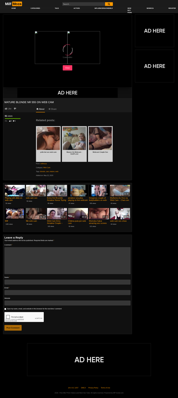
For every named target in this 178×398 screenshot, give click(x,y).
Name (7, 277)
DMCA (83, 388)
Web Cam (46, 168)
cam (47, 171)
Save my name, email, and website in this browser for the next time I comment (34, 309)
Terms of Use (105, 388)
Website (7, 298)
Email (7, 288)
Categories (35, 8)
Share (53, 109)
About (41, 109)
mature (52, 171)
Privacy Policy (93, 388)
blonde (42, 171)
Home (13, 8)
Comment (8, 245)
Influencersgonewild (104, 8)
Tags (57, 8)
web (56, 171)
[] (109, 4)
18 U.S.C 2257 (73, 388)
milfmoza (43, 164)
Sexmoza (150, 8)
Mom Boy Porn (130, 10)
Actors (77, 8)
